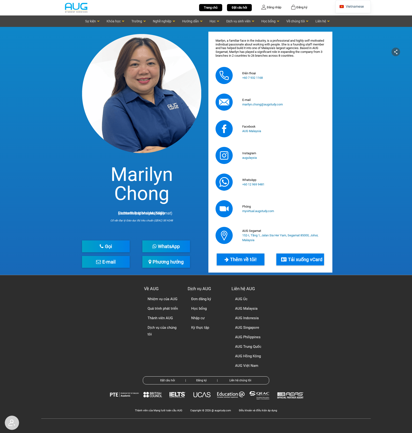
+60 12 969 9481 (253, 184)
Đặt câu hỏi (239, 7)
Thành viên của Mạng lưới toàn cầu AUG (158, 410)
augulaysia (249, 157)
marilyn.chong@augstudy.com (262, 104)
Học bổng (199, 308)
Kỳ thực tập (200, 327)
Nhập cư (198, 318)
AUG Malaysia (251, 131)
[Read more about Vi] (76, 7)
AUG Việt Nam (246, 365)
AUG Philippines (248, 337)
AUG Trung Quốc (248, 346)
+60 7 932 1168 (252, 78)
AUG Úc (241, 299)
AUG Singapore (247, 327)
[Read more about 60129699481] (224, 182)
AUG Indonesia (247, 318)
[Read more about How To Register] (291, 402)
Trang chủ (210, 7)
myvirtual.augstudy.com (258, 211)
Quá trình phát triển (163, 308)
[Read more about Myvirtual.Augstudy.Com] (224, 208)
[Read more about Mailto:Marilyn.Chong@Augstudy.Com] (224, 102)
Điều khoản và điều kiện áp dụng (258, 410)
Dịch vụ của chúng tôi (162, 330)
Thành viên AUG (160, 318)
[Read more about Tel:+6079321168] (224, 75)
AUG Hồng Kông (248, 356)
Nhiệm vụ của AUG (162, 299)
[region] (206, 151)
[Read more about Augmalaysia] (224, 128)
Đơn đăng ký (201, 299)
